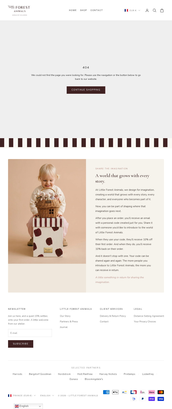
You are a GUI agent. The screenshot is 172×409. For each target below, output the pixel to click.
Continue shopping (86, 89)
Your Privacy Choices (145, 321)
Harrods (17, 374)
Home (73, 10)
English (45, 395)
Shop (83, 10)
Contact (97, 10)
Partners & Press (69, 321)
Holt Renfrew (85, 374)
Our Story (65, 316)
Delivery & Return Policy (113, 316)
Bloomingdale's (94, 379)
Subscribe (20, 343)
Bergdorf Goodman (40, 374)
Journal (64, 327)
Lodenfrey (148, 374)
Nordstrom (64, 374)
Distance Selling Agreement (149, 316)
